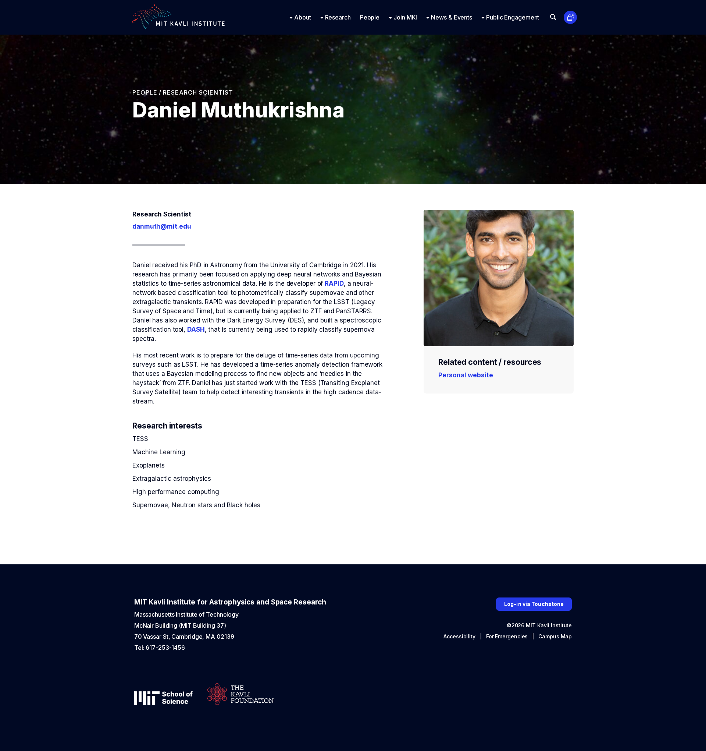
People (144, 92)
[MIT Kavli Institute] (178, 17)
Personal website (465, 375)
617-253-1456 (165, 647)
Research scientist (198, 92)
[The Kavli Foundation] (240, 694)
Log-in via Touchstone (534, 604)
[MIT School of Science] (163, 698)
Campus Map (555, 636)
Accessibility (459, 636)
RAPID (334, 283)
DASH (196, 329)
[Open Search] (553, 17)
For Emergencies (507, 636)
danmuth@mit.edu (161, 226)
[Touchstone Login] (570, 17)
